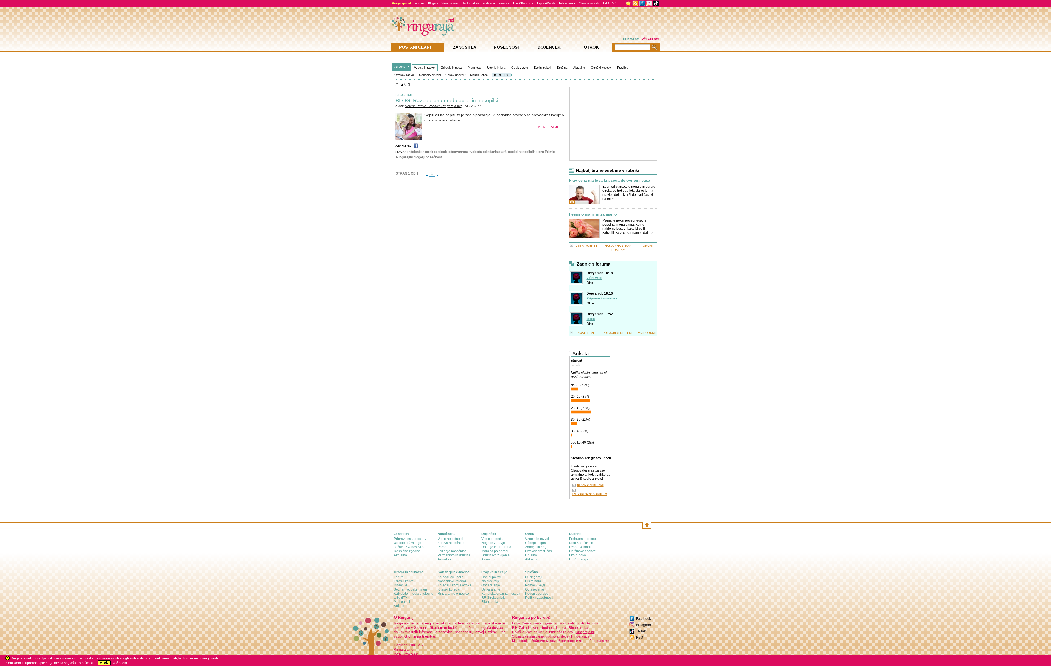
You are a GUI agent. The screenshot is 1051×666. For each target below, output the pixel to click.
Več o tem (119, 663)
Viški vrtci (594, 278)
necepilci (526, 152)
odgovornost (458, 152)
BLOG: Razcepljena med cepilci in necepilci (446, 100)
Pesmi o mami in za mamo (593, 214)
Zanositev (465, 47)
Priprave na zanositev (410, 539)
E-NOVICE (610, 3)
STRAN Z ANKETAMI (590, 485)
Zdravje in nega (451, 67)
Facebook (643, 619)
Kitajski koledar (449, 589)
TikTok (641, 631)
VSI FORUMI (647, 333)
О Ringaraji (533, 577)
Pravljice (622, 67)
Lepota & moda (580, 547)
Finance (504, 3)
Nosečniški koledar (452, 581)
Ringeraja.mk (599, 641)
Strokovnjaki (449, 3)
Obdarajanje (490, 585)
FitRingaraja (567, 3)
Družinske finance (582, 551)
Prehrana (489, 3)
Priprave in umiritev (602, 298)
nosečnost (434, 157)
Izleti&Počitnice (523, 3)
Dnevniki (400, 585)
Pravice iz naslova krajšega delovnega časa (609, 180)
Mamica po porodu (495, 551)
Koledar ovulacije (451, 577)
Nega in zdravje (493, 543)
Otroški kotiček (589, 3)
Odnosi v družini (430, 75)
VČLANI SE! (650, 39)
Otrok (590, 283)
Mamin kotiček (479, 75)
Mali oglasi (402, 602)
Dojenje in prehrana (496, 547)
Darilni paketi (470, 3)
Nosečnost (507, 47)
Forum (398, 577)
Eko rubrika (577, 555)
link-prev (427, 175)
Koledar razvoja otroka (454, 585)
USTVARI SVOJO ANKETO (589, 494)
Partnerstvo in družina (454, 555)
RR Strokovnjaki (493, 598)
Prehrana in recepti (583, 539)
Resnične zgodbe (407, 551)
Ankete (399, 606)
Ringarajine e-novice (453, 593)
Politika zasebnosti (539, 598)
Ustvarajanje (490, 589)
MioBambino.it (591, 623)
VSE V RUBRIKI (586, 245)
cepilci (513, 152)
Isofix (591, 319)
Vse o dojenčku (492, 539)
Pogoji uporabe (536, 593)
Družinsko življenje (495, 555)
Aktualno (579, 67)
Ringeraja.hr (585, 632)
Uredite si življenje (407, 543)
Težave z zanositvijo (409, 547)
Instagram (643, 625)
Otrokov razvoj (404, 75)
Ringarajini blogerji (410, 157)
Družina (562, 67)
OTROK (399, 67)
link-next (437, 175)
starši (502, 152)
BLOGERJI (501, 75)
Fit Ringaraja (578, 559)
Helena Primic (544, 152)
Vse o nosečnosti (450, 539)
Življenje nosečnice (452, 551)
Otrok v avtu (519, 67)
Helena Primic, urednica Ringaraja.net (433, 106)
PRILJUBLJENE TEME (618, 333)
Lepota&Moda (546, 3)
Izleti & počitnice (581, 543)
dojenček (417, 152)
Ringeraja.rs (580, 636)
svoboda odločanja (483, 152)
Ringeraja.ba (578, 628)
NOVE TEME (586, 333)
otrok (429, 152)
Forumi (419, 3)
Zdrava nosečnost (451, 543)
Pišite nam (533, 581)
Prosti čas (474, 67)
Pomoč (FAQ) (535, 585)
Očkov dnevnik (455, 75)
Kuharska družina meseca (500, 593)
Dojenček (549, 47)
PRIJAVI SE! (631, 39)
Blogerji (433, 3)
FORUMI (647, 245)
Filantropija (489, 602)
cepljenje (441, 152)
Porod (442, 547)
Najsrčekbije (490, 581)
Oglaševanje (534, 589)
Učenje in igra (496, 67)
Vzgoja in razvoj (424, 67)
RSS (639, 637)
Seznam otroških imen (410, 589)
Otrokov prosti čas (538, 551)
